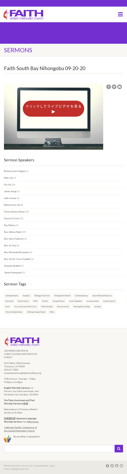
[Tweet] (114, 86)
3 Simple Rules (11, 295)
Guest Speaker (75, 301)
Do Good (9, 301)
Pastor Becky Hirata (14, 211)
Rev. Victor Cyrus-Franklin (17, 259)
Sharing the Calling (82, 306)
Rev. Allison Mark (12, 231)
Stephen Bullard (12, 265)
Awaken (26, 295)
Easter (45, 301)
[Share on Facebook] (108, 86)
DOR (35, 301)
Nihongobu (33, 421)
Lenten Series (109, 301)
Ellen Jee (8, 177)
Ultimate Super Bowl (36, 312)
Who (52, 312)
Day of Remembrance (102, 295)
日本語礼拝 (10, 418)
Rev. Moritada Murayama (16, 252)
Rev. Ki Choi (10, 245)
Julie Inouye (10, 198)
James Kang (10, 191)
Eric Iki (7, 184)
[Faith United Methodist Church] (31, 14)
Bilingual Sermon (42, 295)
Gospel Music (59, 301)
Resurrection (63, 306)
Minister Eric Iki (12, 204)
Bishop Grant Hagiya (14, 171)
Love (7, 306)
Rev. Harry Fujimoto (14, 238)
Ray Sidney (9, 225)
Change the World (62, 295)
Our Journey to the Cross (25, 306)
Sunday (97, 306)
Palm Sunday (47, 306)
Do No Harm (23, 301)
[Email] (119, 86)
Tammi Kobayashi (13, 272)
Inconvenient (93, 301)
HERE (25, 403)
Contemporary (81, 295)
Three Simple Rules (13, 312)
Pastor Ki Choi (11, 218)
